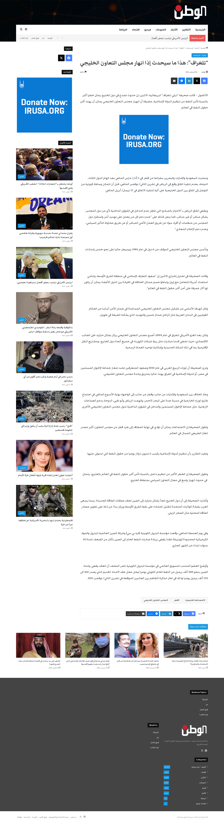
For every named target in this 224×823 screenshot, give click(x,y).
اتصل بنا (34, 817)
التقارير (186, 29)
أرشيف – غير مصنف (198, 767)
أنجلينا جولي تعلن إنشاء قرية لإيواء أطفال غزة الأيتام (45, 475)
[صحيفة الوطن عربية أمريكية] (190, 12)
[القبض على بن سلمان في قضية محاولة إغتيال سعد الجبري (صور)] (38, 645)
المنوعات (161, 29)
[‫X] (202, 751)
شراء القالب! (24, 38)
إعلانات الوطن (201, 803)
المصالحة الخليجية (194, 600)
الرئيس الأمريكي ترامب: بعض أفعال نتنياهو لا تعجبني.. (159, 38)
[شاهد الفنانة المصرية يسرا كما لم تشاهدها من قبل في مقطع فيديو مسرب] (136, 645)
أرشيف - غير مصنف (192, 48)
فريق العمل (35, 38)
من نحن (73, 817)
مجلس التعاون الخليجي (155, 600)
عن (43, 38)
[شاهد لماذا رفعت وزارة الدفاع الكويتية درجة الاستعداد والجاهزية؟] (186, 645)
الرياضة (123, 29)
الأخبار (174, 29)
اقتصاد (136, 29)
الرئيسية (200, 29)
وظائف (19, 817)
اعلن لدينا (27, 817)
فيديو (147, 29)
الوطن (203, 72)
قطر (176, 600)
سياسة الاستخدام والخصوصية (59, 817)
